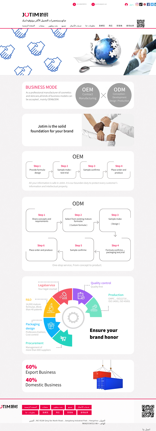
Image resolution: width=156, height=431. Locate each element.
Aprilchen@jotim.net (101, 4)
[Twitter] (152, 4)
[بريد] (93, 4)
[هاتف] (74, 4)
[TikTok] (140, 4)
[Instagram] (137, 4)
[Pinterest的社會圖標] (144, 4)
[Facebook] (148, 4)
